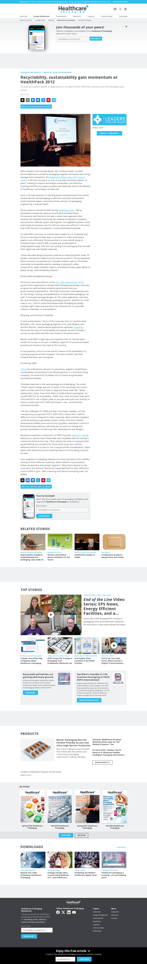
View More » (122, 847)
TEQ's (23, 369)
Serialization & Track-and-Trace (97, 595)
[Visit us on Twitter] (63, 912)
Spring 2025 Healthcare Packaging (87, 827)
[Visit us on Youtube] (74, 912)
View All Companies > (110, 133)
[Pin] (48, 100)
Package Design (54, 870)
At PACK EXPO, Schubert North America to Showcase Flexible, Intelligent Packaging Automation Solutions (108, 752)
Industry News (108, 656)
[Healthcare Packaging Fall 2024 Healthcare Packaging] (115, 807)
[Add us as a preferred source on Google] (54, 100)
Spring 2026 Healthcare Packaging (32, 827)
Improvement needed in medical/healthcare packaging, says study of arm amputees (31, 557)
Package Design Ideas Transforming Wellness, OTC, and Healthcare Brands (58, 875)
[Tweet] (43, 100)
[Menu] (126, 9)
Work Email (41, 506)
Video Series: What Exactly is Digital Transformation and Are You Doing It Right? (112, 660)
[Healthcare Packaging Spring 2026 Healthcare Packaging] (32, 807)
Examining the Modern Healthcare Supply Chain (85, 874)
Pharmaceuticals (55, 552)
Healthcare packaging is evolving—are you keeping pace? (114, 875)
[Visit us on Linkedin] (69, 912)
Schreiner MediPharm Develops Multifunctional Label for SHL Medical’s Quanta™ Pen (106, 742)
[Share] (33, 100)
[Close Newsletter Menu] (126, 26)
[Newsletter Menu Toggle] (115, 9)
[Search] (120, 9)
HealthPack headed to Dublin (84, 556)
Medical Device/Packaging (58, 72)
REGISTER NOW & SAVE (89, 700)
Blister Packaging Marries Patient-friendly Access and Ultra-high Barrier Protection (73, 742)
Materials (106, 552)
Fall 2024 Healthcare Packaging (115, 827)
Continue (84, 959)
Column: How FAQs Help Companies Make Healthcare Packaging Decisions (31, 660)
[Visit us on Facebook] (58, 912)
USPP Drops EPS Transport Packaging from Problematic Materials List (60, 660)
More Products (102, 762)
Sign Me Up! (96, 39)
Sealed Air (79, 327)
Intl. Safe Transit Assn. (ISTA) (70, 282)
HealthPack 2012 (66, 210)
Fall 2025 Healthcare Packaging (60, 827)
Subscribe (66, 835)
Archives (81, 835)
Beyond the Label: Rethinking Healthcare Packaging (30, 875)
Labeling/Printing (28, 870)
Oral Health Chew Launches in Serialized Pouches (84, 660)
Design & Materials (30, 72)
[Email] (28, 100)
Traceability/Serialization (85, 656)
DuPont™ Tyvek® (80, 435)
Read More (30, 693)
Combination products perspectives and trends (113, 556)
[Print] (22, 100)
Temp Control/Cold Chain (58, 656)
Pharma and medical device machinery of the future (59, 557)
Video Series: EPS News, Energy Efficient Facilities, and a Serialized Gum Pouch (104, 606)
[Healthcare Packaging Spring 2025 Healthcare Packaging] (87, 807)
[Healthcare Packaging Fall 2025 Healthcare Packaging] (59, 807)
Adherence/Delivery (110, 870)
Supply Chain (79, 870)
